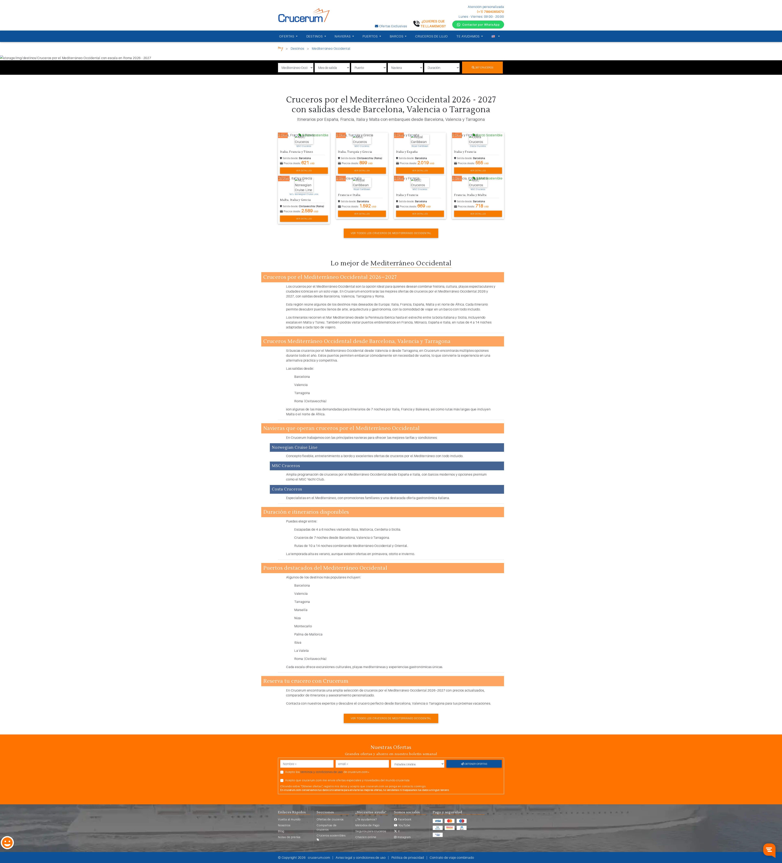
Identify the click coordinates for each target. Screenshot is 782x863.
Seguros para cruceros (370, 831)
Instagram (404, 837)
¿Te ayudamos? (366, 819)
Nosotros (284, 825)
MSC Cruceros (304, 146)
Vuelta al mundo (289, 819)
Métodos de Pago (367, 825)
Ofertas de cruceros (330, 819)
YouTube (404, 825)
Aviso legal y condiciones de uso (361, 857)
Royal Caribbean (420, 146)
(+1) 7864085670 (490, 12)
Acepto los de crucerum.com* (327, 772)
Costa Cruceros (478, 146)
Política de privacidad (407, 857)
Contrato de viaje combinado (452, 857)
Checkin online (365, 837)
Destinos (297, 48)
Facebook (404, 819)
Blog (281, 831)
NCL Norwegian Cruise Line (304, 194)
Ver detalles (304, 170)
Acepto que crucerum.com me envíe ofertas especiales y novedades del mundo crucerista (347, 780)
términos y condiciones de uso (322, 772)
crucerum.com (319, 857)
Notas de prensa (289, 837)
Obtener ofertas (475, 763)
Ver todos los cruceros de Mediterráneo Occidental (391, 233)
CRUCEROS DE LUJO (431, 36)
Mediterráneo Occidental (331, 48)
